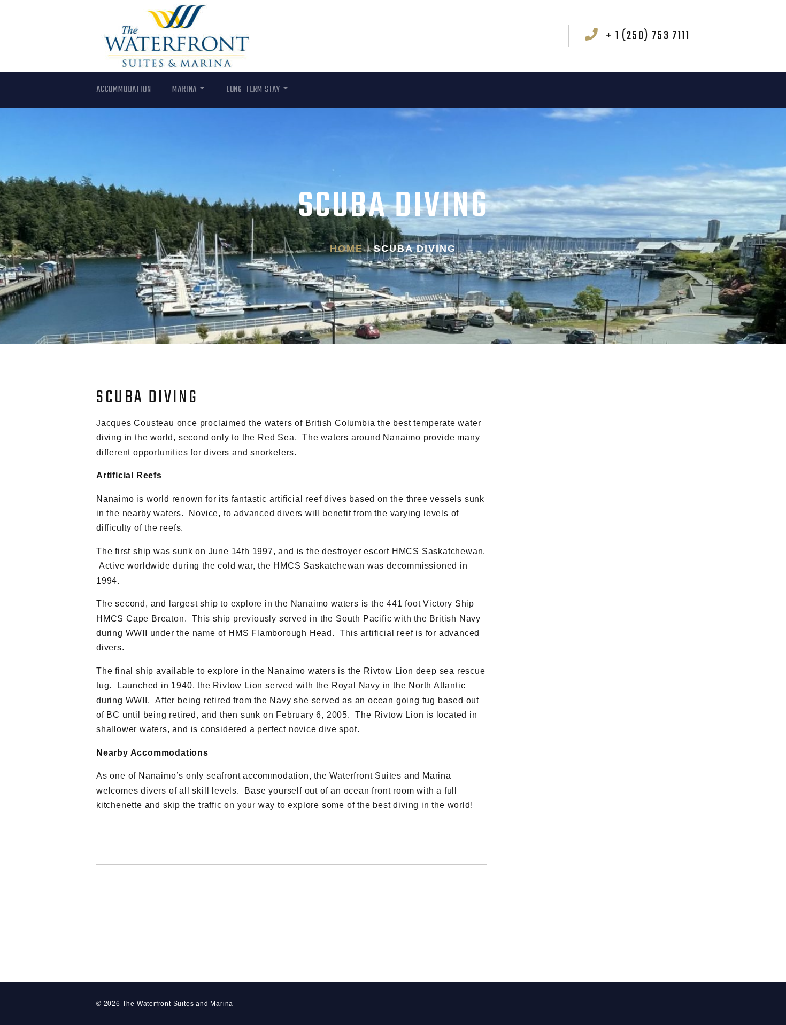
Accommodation (123, 90)
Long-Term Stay (253, 90)
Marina (184, 90)
